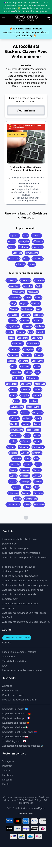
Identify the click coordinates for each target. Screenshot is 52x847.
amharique (14, 286)
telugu (27, 487)
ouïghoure (25, 441)
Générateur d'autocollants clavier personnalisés (20, 541)
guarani (12, 361)
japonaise (37, 247)
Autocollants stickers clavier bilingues (22, 589)
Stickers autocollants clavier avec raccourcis (20, 606)
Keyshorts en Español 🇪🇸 (15, 722)
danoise (12, 241)
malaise (25, 412)
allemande (38, 241)
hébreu (11, 247)
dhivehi (40, 332)
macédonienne (33, 407)
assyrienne (15, 298)
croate (9, 332)
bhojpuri (35, 303)
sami (36, 458)
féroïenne (13, 355)
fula (39, 349)
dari (30, 332)
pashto (37, 441)
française (24, 241)
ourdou (37, 435)
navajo (37, 424)
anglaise (14, 235)
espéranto (37, 338)
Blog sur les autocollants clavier (19, 699)
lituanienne (16, 407)
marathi (14, 424)
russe (26, 258)
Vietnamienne (26, 110)
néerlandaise (33, 430)
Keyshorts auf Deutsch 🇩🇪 (16, 713)
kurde (16, 401)
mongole (26, 424)
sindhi (13, 470)
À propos (7, 685)
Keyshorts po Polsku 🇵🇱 (15, 736)
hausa (13, 366)
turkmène (38, 493)
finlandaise (33, 343)
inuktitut (18, 378)
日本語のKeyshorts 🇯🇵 (14, 741)
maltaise (14, 418)
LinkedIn (7, 779)
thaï (36, 487)
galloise (26, 355)
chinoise (36, 235)
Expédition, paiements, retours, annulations (19, 654)
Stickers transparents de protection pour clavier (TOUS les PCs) (26, 32)
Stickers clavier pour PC (15, 571)
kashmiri (25, 389)
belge (13, 303)
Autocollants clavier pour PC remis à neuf (24, 557)
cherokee (24, 320)
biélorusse (27, 309)
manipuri (27, 418)
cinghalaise (12, 326)
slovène (37, 470)
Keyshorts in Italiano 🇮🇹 (15, 727)
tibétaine (13, 493)
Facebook (7, 775)
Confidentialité (20, 808)
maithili (12, 412)
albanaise (25, 280)
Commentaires (10, 690)
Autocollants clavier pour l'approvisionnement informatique (21, 550)
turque (17, 499)
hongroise (16, 372)
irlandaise (32, 378)
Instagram (8, 761)
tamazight (25, 481)
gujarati (23, 361)
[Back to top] (26, 517)
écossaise (39, 504)
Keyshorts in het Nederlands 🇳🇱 (19, 732)
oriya (27, 435)
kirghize (24, 395)
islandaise (11, 384)
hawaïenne (25, 366)
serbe (38, 464)
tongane (26, 493)
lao (24, 401)
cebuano (13, 320)
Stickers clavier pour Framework (20, 576)
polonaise (23, 447)
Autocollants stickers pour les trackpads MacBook (24, 615)
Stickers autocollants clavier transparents (25, 585)
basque (38, 298)
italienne (23, 247)
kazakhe (38, 389)
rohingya (37, 453)
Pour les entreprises (13, 695)
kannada (13, 389)
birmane (14, 309)
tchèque (16, 487)
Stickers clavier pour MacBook (18, 566)
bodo (38, 309)
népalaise (15, 435)
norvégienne (31, 253)
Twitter (6, 770)
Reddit (5, 784)
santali (28, 464)
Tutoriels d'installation (14, 661)
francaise (14, 349)
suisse (31, 264)
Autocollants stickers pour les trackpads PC (26, 621)
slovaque (24, 470)
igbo (37, 372)
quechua (25, 453)
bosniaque (13, 315)
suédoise (20, 264)
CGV (9, 808)
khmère (13, 395)
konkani (37, 395)
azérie (27, 298)
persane (11, 447)
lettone (33, 401)
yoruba (27, 504)
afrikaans (11, 280)
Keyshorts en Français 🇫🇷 (16, 718)
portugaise (14, 258)
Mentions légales (37, 808)
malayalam (37, 412)
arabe (25, 235)
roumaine (16, 458)
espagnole (37, 258)
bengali (24, 303)
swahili (37, 476)
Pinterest (7, 765)
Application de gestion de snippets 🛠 (22, 745)
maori (38, 418)
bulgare (26, 315)
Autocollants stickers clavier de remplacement (19, 596)
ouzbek (13, 441)
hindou (37, 366)
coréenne (17, 253)
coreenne (27, 326)
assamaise (33, 292)
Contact (6, 642)
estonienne (17, 343)
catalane (38, 315)
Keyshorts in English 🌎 (15, 709)
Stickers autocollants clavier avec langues (25, 580)
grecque (39, 355)
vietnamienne (13, 504)
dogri (11, 338)
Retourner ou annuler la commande (22, 670)
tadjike (13, 481)
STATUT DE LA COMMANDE (16, 637)
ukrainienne (30, 499)
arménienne (18, 292)
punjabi (13, 453)
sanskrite (15, 464)
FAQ (4, 665)
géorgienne (37, 361)
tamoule (38, 481)
